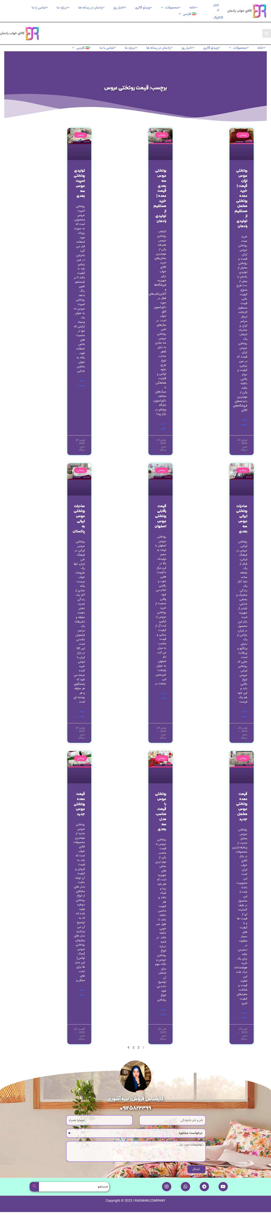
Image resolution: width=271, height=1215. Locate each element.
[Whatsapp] (185, 1186)
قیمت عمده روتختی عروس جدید (79, 804)
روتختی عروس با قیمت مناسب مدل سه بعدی (160, 811)
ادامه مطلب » (243, 422)
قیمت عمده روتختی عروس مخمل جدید (241, 806)
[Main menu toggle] (266, 33)
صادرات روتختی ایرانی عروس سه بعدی (241, 519)
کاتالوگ (218, 17)
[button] (215, 8)
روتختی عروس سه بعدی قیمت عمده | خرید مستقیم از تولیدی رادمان (159, 196)
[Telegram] (204, 1186)
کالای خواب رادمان (239, 11)
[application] (163, 7)
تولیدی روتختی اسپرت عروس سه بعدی (79, 183)
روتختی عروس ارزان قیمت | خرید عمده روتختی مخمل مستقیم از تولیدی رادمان (241, 198)
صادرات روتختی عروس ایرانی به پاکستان (79, 519)
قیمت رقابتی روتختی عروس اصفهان (160, 516)
